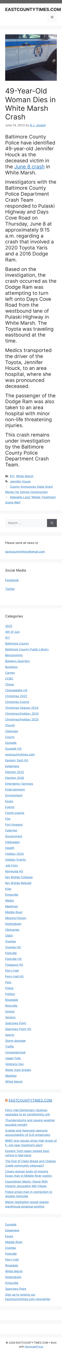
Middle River (13, 912)
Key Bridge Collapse (19, 877)
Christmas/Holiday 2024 (22, 713)
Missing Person (15, 918)
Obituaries (12, 929)
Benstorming (14, 655)
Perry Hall (12, 970)
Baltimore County (17, 643)
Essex (9, 801)
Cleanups (11, 731)
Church (10, 725)
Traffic (9, 1046)
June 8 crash (29, 167)
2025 (8, 626)
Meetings (11, 906)
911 (12, 476)
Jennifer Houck (20, 481)
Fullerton (11, 830)
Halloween (12, 842)
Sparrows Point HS (18, 1029)
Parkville (11, 953)
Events (9, 807)
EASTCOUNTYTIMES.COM (33, 9)
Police (9, 988)
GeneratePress (34, 1346)
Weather (11, 1075)
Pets (8, 982)
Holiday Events (15, 859)
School (9, 1011)
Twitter (10, 589)
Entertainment (15, 789)
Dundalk (11, 743)
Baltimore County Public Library (27, 649)
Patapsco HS (14, 964)
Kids (8, 889)
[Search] (52, 523)
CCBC (9, 678)
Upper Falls (13, 1058)
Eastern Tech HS (16, 760)
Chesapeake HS (16, 690)
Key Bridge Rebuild (18, 883)
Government (13, 836)
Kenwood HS (14, 871)
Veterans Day (14, 1064)
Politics (10, 994)
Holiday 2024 (14, 854)
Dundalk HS (13, 748)
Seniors (10, 1017)
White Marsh (24, 476)
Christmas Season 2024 (21, 707)
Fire (7, 818)
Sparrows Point (15, 1023)
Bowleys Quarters (17, 661)
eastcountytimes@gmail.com (25, 551)
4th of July (12, 632)
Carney (10, 672)
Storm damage (15, 1040)
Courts (9, 737)
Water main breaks (18, 1070)
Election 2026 (14, 778)
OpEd (9, 935)
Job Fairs (11, 865)
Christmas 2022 (16, 696)
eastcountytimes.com (20, 754)
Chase (9, 684)
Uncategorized (15, 1052)
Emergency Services (19, 783)
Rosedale (11, 1000)
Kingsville (11, 894)
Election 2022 (14, 772)
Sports (9, 1035)
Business (11, 667)
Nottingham (13, 924)
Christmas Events (17, 702)
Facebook (12, 580)
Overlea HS (13, 947)
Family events (14, 813)
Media (9, 900)
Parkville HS (13, 959)
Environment (13, 795)
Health (9, 848)
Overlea (10, 941)
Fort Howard (14, 824)
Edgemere (12, 766)
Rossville (11, 1005)
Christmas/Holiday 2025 (22, 719)
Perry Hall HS (14, 976)
